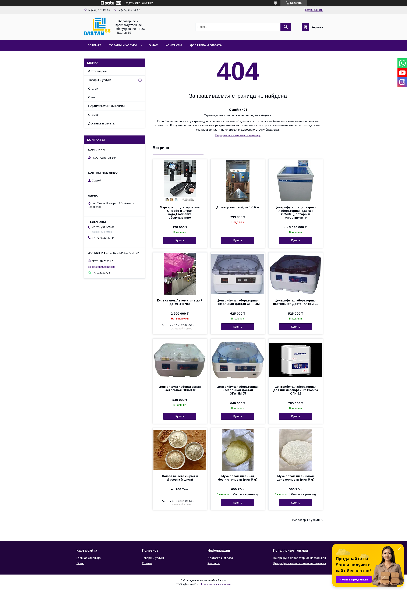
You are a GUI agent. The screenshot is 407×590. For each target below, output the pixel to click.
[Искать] (285, 27)
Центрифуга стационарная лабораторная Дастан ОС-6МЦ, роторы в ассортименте (295, 212)
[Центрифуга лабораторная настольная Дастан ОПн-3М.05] (238, 360)
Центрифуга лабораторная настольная (299, 557)
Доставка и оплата (206, 45)
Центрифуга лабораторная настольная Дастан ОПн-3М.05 (238, 390)
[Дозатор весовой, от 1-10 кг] (238, 180)
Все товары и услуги (306, 520)
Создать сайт (132, 2)
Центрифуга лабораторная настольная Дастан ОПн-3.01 (295, 302)
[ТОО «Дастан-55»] (97, 34)
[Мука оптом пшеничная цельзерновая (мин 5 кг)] (296, 449)
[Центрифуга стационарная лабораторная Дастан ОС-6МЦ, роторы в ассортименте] (296, 180)
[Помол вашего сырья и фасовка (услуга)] (180, 449)
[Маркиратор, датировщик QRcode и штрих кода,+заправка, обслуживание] (180, 180)
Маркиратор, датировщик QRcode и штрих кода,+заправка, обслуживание (180, 212)
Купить (180, 240)
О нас (153, 45)
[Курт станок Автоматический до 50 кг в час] (180, 273)
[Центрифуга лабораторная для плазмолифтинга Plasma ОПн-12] (296, 360)
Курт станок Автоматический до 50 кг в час (179, 302)
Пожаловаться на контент (215, 584)
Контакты (174, 45)
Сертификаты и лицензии (106, 106)
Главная (94, 45)
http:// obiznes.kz (102, 260)
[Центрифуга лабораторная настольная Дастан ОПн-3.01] (296, 273)
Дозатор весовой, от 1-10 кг (237, 207)
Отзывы (93, 114)
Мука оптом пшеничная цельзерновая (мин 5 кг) (295, 477)
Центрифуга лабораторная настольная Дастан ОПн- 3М (238, 302)
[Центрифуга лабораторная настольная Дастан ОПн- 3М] (238, 273)
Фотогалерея (97, 71)
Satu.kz (222, 580)
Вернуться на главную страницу (238, 135)
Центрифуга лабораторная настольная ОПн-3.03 (180, 388)
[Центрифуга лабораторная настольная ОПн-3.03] (180, 360)
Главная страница (89, 557)
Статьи (93, 88)
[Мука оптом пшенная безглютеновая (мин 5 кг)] (238, 449)
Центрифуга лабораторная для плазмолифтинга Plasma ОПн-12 (295, 390)
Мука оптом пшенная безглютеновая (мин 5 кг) (237, 477)
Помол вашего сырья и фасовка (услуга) (180, 477)
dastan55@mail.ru (103, 266)
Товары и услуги (123, 45)
